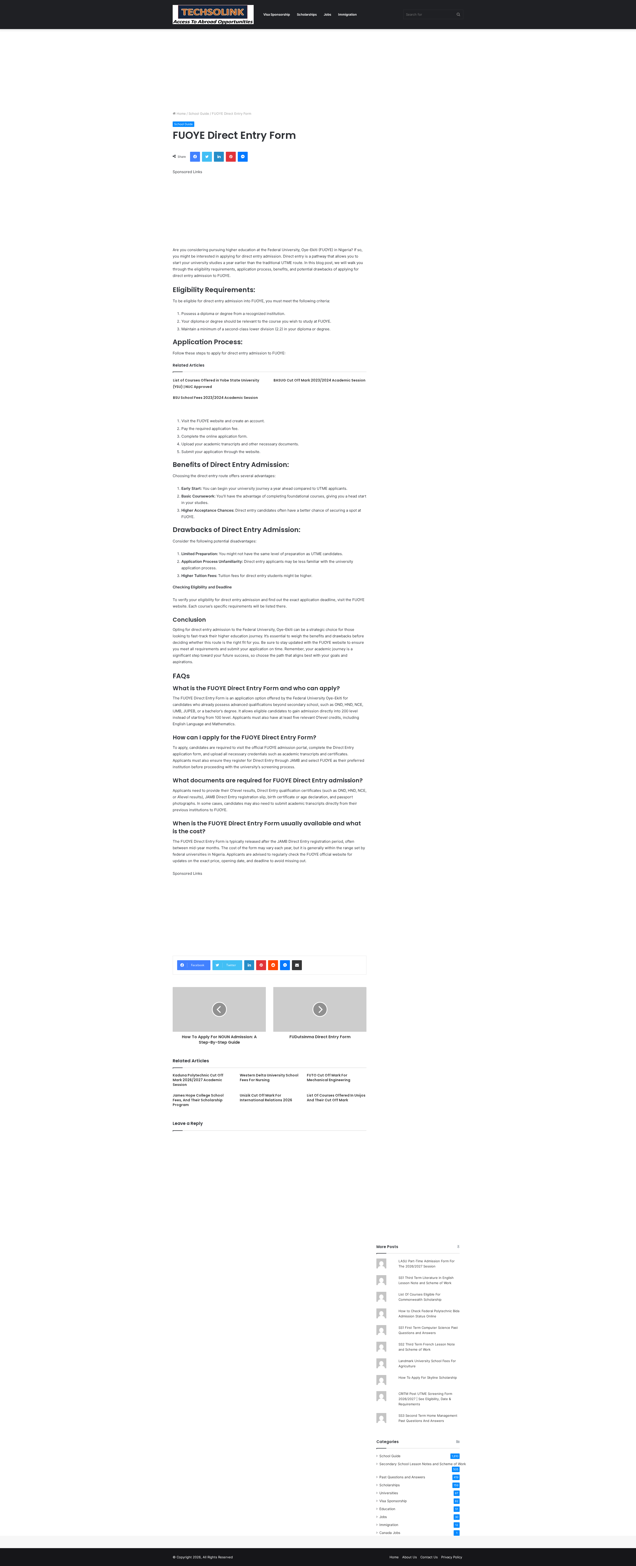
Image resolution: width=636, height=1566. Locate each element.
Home (181, 113)
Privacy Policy (451, 1557)
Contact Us (429, 1557)
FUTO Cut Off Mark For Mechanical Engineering (328, 1077)
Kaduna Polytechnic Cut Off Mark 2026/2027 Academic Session (198, 1080)
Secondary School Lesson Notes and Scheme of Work (422, 1464)
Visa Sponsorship (276, 14)
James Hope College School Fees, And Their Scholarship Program (198, 1100)
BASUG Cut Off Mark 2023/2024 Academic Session (319, 380)
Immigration (347, 14)
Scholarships (307, 14)
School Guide (199, 113)
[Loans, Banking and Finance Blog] (213, 14)
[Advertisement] (318, 69)
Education (387, 1509)
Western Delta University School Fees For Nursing (269, 1077)
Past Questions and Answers (402, 1477)
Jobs (327, 14)
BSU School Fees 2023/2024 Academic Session (215, 397)
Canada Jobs (389, 1533)
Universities (388, 1493)
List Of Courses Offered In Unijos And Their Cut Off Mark (336, 1098)
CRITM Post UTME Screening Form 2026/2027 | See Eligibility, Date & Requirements (425, 1399)
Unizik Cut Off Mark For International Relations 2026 (266, 1098)
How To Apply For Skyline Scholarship (427, 1377)
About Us (409, 1557)
